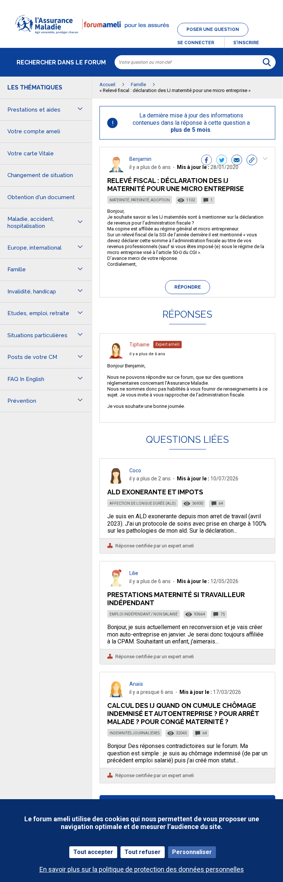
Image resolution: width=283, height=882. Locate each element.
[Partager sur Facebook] (206, 161)
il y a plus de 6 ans (147, 354)
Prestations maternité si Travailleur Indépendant (176, 599)
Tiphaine (139, 344)
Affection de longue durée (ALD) (142, 503)
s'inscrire (246, 42)
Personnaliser (192, 852)
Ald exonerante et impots (155, 492)
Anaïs (136, 684)
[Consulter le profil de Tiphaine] (116, 356)
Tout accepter (93, 852)
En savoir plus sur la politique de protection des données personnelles (141, 869)
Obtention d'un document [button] (41, 197)
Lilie (133, 573)
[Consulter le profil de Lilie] (116, 584)
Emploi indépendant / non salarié (143, 614)
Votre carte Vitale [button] (30, 153)
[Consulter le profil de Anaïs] (116, 695)
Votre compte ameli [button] (33, 131)
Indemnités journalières (134, 733)
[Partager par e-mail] (236, 161)
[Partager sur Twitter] (221, 161)
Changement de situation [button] (40, 175)
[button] (141, 38)
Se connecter (195, 42)
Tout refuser (143, 852)
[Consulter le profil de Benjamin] (116, 170)
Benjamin (140, 159)
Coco (135, 470)
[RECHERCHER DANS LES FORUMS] (267, 62)
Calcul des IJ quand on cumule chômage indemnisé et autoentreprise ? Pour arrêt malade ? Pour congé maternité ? (183, 714)
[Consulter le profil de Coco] (116, 481)
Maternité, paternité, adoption (139, 200)
